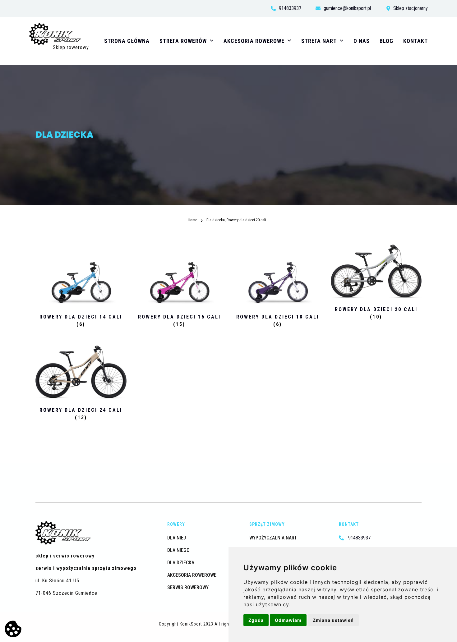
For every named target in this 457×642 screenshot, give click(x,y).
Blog (386, 41)
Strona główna (127, 41)
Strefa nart (319, 41)
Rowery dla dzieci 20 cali (246, 220)
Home (213, 207)
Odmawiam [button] (288, 620)
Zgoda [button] (256, 620)
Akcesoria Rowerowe (254, 41)
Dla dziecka (239, 207)
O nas (361, 41)
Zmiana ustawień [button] (333, 620)
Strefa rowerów (183, 41)
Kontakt (415, 41)
